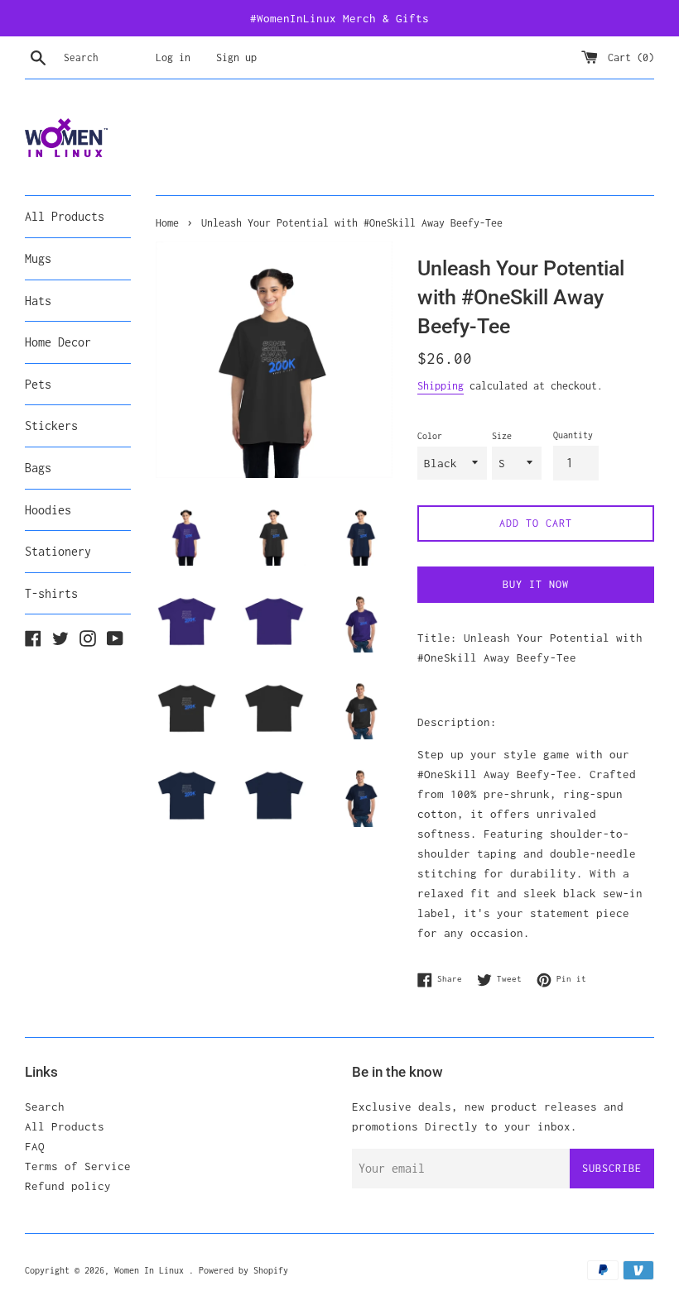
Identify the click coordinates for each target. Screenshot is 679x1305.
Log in (173, 57)
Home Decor (58, 342)
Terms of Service (78, 1166)
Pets (38, 384)
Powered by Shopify (243, 1270)
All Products (64, 216)
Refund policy (68, 1186)
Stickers (51, 425)
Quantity (573, 435)
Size (502, 436)
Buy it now (536, 584)
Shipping (440, 386)
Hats (38, 301)
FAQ (35, 1146)
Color (429, 436)
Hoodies (48, 510)
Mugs (38, 258)
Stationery (58, 551)
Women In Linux (151, 1270)
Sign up (236, 57)
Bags (38, 468)
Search (45, 1106)
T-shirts (51, 593)
